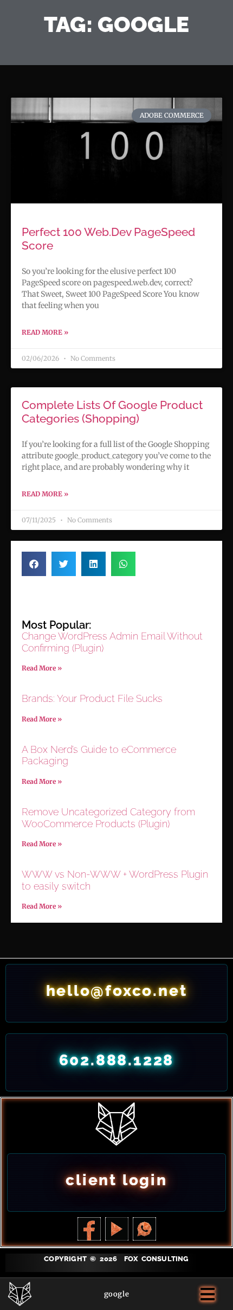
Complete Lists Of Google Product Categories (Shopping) (112, 411)
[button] (34, 564)
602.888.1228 (116, 1060)
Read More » (45, 332)
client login (116, 1180)
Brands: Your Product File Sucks (92, 698)
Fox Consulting (156, 1259)
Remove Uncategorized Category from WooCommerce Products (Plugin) (108, 817)
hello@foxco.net (116, 991)
